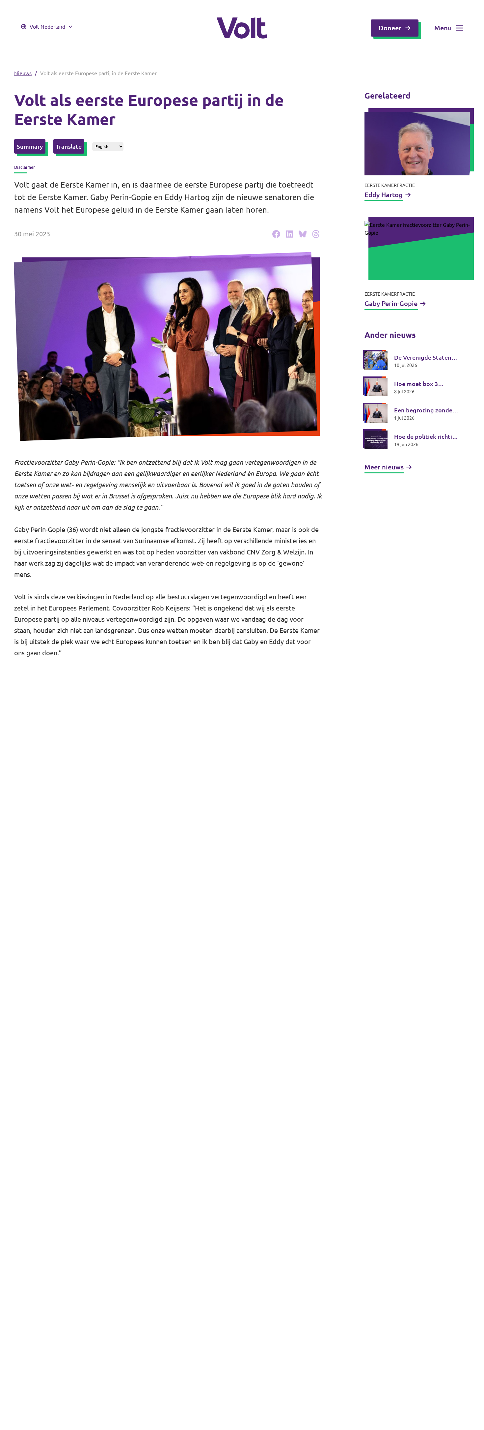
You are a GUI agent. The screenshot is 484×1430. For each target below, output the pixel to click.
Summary (30, 146)
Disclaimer (24, 167)
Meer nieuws (384, 467)
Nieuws (23, 73)
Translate (69, 146)
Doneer (390, 28)
